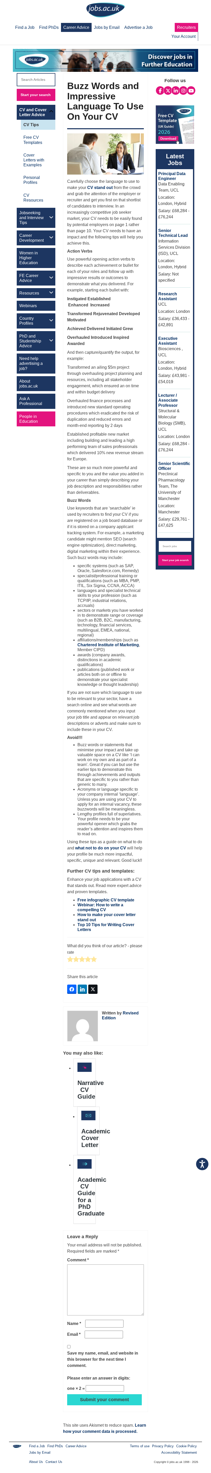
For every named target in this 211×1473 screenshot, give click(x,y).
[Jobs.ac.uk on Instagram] (183, 90)
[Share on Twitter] (93, 989)
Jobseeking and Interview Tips (31, 218)
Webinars (28, 306)
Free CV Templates (32, 139)
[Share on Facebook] (71, 989)
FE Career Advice (28, 278)
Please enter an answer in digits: (98, 1378)
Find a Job (37, 1446)
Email (74, 1334)
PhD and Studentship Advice (30, 341)
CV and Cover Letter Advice (33, 112)
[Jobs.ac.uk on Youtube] (191, 90)
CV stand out (100, 187)
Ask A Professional (30, 401)
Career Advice (76, 1446)
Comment (78, 1260)
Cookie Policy (186, 1446)
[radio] (70, 959)
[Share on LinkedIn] (82, 989)
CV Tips (31, 125)
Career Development (31, 238)
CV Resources (33, 197)
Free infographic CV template (105, 900)
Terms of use (140, 1446)
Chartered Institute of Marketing (108, 645)
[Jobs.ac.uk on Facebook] (160, 90)
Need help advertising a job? (31, 363)
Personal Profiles (31, 180)
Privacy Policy (163, 1446)
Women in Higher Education (28, 258)
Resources (29, 293)
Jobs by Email (39, 1452)
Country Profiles (26, 320)
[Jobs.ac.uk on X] (167, 90)
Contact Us (54, 1462)
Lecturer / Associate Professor (168, 400)
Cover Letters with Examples (33, 160)
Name (74, 1323)
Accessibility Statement (179, 1452)
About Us (36, 1462)
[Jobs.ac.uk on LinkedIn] (175, 90)
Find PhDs (55, 1446)
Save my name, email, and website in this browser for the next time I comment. (102, 1359)
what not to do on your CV (100, 848)
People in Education (28, 419)
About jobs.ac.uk (28, 383)
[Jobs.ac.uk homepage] (105, 9)
